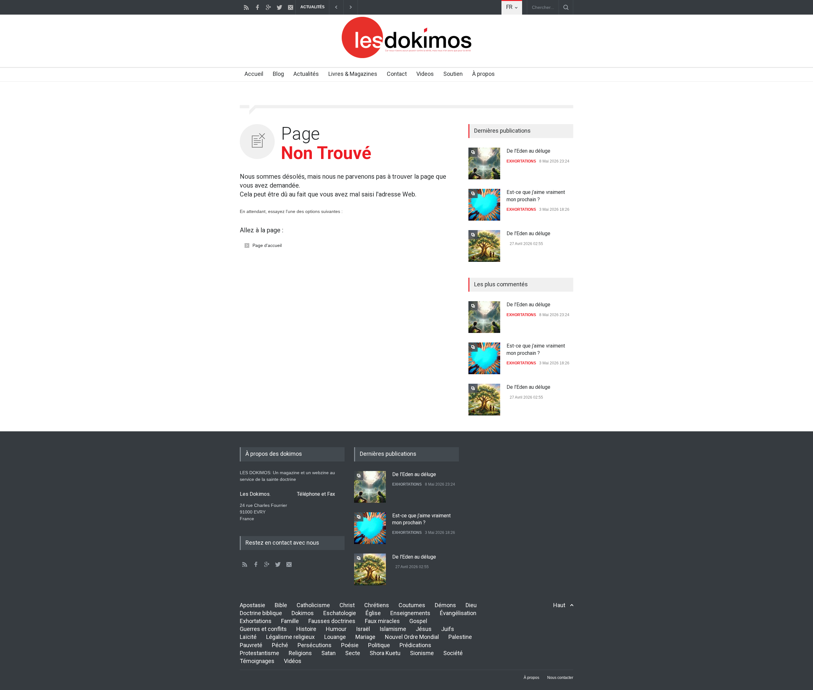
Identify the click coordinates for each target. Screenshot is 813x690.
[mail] (290, 7)
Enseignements (410, 613)
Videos (425, 73)
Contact (397, 73)
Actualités (306, 73)
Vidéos (292, 661)
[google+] (268, 7)
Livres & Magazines (352, 73)
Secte (352, 653)
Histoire (306, 629)
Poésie (350, 645)
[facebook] (257, 7)
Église (373, 613)
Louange (335, 637)
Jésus (424, 629)
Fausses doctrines (331, 621)
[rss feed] (246, 7)
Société (453, 653)
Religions (300, 653)
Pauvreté (251, 645)
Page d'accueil (267, 245)
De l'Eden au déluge (528, 233)
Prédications (415, 645)
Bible (281, 605)
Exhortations (256, 621)
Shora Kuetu (385, 653)
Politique (379, 645)
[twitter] (279, 7)
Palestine (460, 637)
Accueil (254, 73)
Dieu (471, 605)
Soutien (453, 73)
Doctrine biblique (261, 613)
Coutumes (412, 605)
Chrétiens (376, 605)
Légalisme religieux (290, 637)
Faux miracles (382, 621)
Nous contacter (560, 677)
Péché (280, 645)
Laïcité (248, 637)
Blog (278, 73)
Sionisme (422, 653)
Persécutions (315, 645)
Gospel (418, 621)
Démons (445, 605)
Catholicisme (313, 605)
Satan (328, 653)
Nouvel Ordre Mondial (412, 637)
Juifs (447, 629)
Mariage (365, 637)
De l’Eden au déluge (528, 151)
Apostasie (252, 605)
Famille (290, 621)
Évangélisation (458, 613)
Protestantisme (259, 653)
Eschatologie (339, 613)
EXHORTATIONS (521, 161)
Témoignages (257, 661)
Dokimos (303, 613)
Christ (347, 605)
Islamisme (393, 629)
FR (509, 6)
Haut (559, 605)
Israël (363, 629)
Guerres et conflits (263, 629)
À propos (483, 73)
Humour (336, 629)
